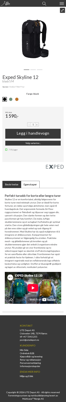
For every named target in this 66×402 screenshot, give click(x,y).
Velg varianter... (33, 143)
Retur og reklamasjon (30, 359)
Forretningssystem (17, 395)
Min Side (24, 350)
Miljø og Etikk (26, 376)
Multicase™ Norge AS (33, 398)
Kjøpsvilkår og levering (31, 356)
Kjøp (33, 134)
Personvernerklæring (30, 363)
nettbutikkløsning (40, 395)
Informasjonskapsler (30, 366)
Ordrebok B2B (27, 353)
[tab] (11, 184)
